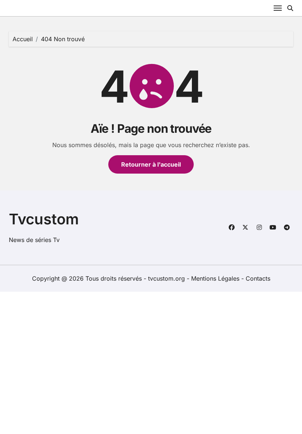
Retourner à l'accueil (151, 164)
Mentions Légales (216, 278)
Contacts (258, 278)
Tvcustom (44, 219)
